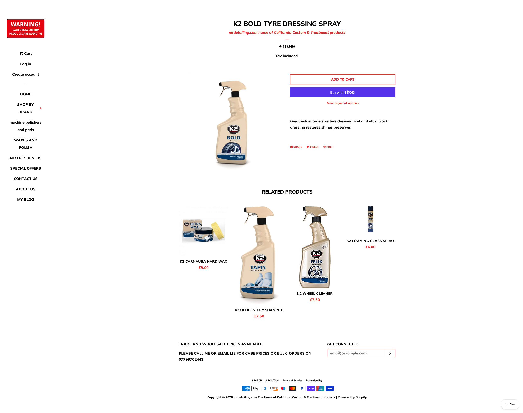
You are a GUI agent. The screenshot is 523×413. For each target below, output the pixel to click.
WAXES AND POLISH (25, 144)
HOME (25, 94)
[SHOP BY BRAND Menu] (41, 108)
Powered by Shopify (352, 397)
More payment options (343, 103)
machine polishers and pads (25, 126)
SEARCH (257, 380)
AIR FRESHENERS (25, 158)
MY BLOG (25, 199)
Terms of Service (292, 380)
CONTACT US (26, 178)
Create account (25, 74)
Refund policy (314, 380)
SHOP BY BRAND (25, 108)
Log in (25, 64)
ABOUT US (25, 189)
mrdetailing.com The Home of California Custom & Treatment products (285, 397)
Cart (27, 53)
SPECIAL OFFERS (25, 168)
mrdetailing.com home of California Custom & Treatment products (287, 32)
